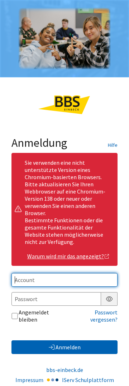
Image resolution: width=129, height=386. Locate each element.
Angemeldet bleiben (34, 316)
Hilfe (113, 145)
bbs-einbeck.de (64, 369)
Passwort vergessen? (104, 316)
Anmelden (68, 347)
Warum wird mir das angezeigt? (65, 256)
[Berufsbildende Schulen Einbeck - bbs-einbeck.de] (64, 38)
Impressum (29, 379)
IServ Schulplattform (88, 379)
